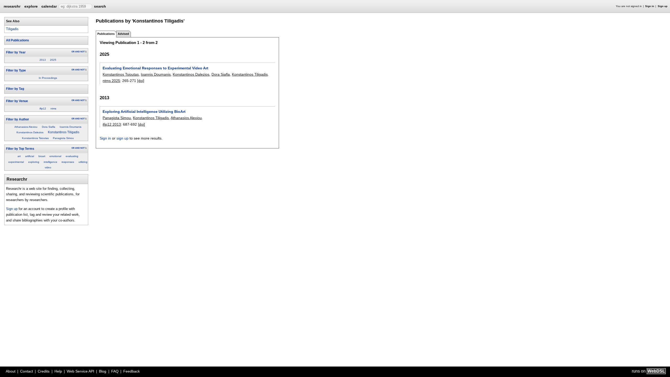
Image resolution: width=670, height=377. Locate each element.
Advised (123, 33)
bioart (41, 156)
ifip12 (43, 108)
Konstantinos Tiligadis (63, 132)
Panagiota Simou (63, 138)
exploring (33, 161)
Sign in (649, 6)
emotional (55, 156)
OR (73, 52)
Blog (102, 371)
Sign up (662, 6)
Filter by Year (16, 52)
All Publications (17, 40)
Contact (26, 371)
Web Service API (80, 371)
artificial (29, 156)
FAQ (115, 371)
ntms (53, 108)
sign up (122, 138)
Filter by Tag (15, 88)
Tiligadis (12, 29)
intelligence (50, 161)
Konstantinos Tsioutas (35, 138)
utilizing (83, 161)
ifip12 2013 (112, 124)
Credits (43, 371)
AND (77, 52)
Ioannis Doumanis (70, 126)
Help (58, 371)
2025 (53, 59)
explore (31, 6)
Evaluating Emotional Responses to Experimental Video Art (155, 68)
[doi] (140, 81)
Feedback (131, 371)
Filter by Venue (17, 101)
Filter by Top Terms (20, 148)
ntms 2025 (111, 81)
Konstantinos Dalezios (29, 132)
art (19, 156)
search (100, 6)
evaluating (72, 156)
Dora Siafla (48, 126)
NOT (82, 52)
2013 (43, 59)
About (10, 371)
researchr (12, 6)
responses (68, 161)
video (48, 167)
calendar (49, 6)
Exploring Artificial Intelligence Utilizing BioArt (144, 111)
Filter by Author (17, 119)
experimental (16, 161)
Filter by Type (16, 70)
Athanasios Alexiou (25, 126)
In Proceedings (48, 77)
